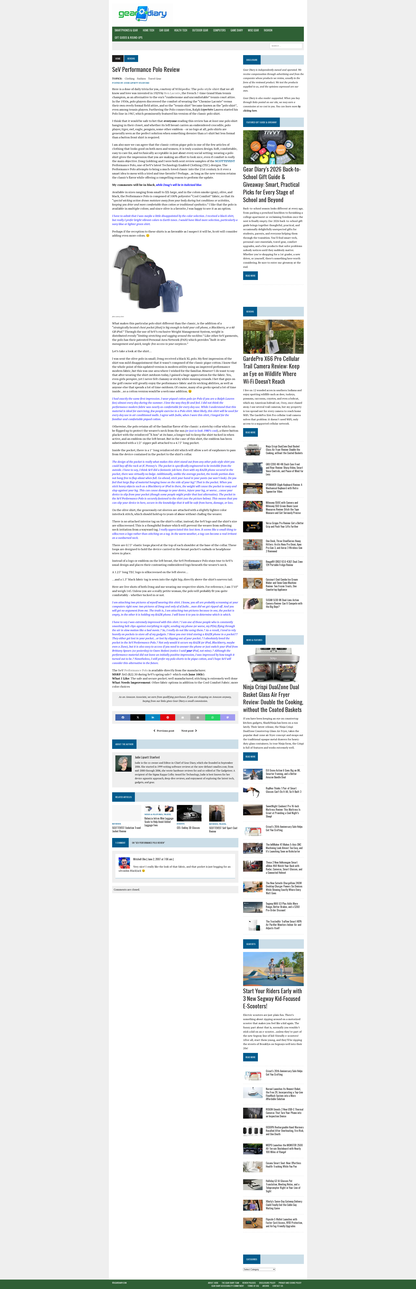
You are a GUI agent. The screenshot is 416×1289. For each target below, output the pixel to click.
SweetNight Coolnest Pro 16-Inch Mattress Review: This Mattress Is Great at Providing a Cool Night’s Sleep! (283, 811)
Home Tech (148, 30)
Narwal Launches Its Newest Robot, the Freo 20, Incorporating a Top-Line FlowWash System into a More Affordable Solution (284, 1094)
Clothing (130, 78)
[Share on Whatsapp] (212, 717)
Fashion (268, 30)
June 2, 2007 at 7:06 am (160, 859)
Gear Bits (250, 944)
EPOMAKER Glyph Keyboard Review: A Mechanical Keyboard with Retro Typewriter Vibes (284, 488)
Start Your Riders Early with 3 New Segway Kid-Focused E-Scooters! (272, 998)
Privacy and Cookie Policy (290, 1282)
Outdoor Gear (200, 30)
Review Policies (249, 1282)
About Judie (213, 1282)
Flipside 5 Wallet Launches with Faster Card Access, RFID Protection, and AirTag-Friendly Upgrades (284, 1222)
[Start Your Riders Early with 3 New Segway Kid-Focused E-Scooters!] (273, 984)
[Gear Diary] (142, 13)
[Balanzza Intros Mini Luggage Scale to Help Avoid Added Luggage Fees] (159, 809)
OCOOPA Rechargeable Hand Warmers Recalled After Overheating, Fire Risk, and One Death (285, 1130)
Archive (265, 1285)
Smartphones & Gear (126, 30)
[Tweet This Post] (137, 717)
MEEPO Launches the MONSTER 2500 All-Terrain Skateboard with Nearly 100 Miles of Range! (284, 1148)
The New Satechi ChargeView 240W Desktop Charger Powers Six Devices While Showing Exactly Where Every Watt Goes (284, 888)
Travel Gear (154, 78)
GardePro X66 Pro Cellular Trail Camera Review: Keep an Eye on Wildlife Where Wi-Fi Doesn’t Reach (271, 369)
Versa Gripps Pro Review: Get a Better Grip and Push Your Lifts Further (285, 524)
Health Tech (180, 30)
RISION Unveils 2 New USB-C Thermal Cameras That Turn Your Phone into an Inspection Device (284, 1112)
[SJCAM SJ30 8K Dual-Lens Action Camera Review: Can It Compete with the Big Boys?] (253, 607)
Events (180, 824)
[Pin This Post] (167, 717)
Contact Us (278, 1285)
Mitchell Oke (139, 859)
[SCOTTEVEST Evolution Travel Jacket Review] (126, 819)
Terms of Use (253, 1285)
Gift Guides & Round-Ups (128, 38)
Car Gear (164, 30)
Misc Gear (253, 30)
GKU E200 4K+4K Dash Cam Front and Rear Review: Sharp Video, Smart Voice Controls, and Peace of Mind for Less (284, 469)
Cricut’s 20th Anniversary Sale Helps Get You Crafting (284, 828)
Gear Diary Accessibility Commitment (227, 1285)
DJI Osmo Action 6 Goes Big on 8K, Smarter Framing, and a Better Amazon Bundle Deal (283, 773)
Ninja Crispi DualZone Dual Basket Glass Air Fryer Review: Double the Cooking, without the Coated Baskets (284, 449)
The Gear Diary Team (230, 1282)
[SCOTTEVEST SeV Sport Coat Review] (217, 819)
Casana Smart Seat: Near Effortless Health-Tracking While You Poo (283, 1164)
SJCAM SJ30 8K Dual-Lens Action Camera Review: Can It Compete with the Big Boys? (284, 603)
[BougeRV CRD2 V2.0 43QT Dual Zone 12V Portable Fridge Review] (253, 568)
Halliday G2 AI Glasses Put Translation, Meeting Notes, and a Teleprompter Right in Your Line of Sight (283, 1186)
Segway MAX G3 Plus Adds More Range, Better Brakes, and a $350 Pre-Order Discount (283, 907)
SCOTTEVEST (225, 161)
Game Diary (237, 30)
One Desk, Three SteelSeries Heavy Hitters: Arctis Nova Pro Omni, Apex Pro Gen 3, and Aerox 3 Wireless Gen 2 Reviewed (284, 546)
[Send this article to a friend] (182, 717)
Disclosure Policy (267, 1282)
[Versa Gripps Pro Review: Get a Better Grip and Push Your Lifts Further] (253, 530)
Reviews (116, 824)
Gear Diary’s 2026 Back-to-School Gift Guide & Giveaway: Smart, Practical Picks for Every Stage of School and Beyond (272, 184)
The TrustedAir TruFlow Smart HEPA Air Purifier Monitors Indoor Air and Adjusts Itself (284, 924)
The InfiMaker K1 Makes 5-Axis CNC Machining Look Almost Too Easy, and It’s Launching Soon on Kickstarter (284, 848)
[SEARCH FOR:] (286, 45)
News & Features (153, 814)
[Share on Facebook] (122, 717)
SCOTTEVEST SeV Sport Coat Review (223, 829)
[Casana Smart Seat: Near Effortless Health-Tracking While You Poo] (253, 1170)
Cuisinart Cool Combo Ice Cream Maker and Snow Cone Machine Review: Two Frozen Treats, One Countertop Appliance (282, 584)
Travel (167, 814)
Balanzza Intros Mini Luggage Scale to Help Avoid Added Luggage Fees (158, 821)
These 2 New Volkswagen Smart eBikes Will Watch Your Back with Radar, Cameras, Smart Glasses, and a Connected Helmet (284, 867)
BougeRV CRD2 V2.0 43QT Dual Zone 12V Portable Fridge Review (284, 563)
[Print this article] (197, 717)
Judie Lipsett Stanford (136, 83)
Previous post (165, 730)
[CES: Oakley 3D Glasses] (189, 819)
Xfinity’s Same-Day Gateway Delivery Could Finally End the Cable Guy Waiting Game (284, 1204)
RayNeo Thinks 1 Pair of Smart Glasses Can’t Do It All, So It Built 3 (283, 790)
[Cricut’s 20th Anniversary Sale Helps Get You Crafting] (253, 834)
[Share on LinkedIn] (152, 717)
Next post (187, 730)
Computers (219, 30)
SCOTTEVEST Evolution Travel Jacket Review (126, 829)
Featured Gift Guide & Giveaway (261, 122)
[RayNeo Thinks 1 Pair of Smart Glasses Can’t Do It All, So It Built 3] (253, 795)
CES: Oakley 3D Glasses (188, 828)
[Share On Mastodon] (227, 717)
